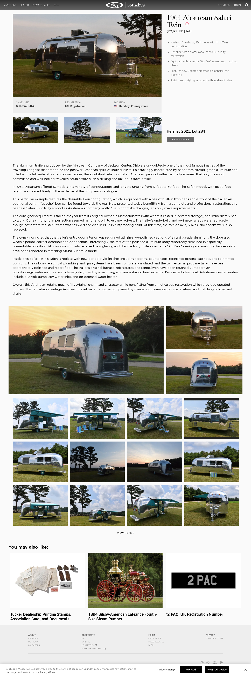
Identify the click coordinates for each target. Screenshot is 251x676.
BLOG (151, 645)
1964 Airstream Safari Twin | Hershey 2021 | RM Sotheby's (125, 5)
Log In (237, 5)
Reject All (191, 669)
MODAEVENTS (88, 645)
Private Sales (41, 5)
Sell (56, 5)
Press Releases (156, 642)
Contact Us (34, 645)
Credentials (154, 638)
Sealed (24, 5)
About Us (33, 638)
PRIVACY (210, 635)
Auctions (10, 5)
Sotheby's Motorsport (93, 649)
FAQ (83, 638)
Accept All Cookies (217, 669)
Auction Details (180, 139)
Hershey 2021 (178, 131)
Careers (85, 642)
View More (125, 533)
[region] (125, 670)
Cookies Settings (214, 638)
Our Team (33, 642)
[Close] (245, 669)
